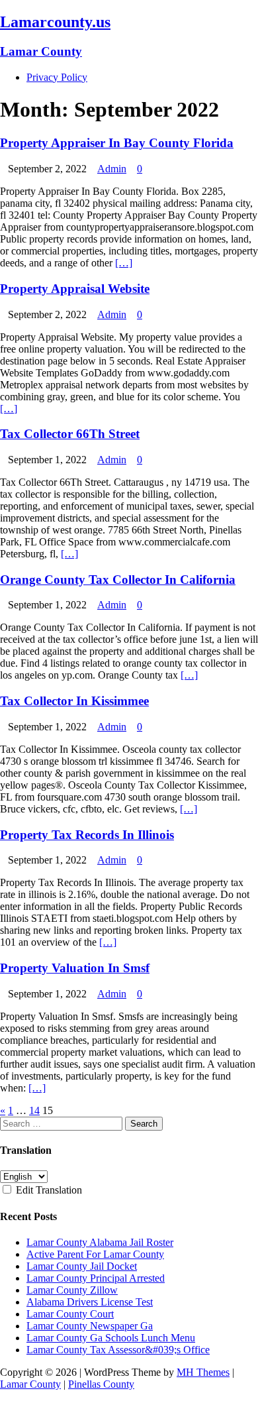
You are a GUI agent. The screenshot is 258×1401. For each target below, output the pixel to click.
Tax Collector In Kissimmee (74, 701)
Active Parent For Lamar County (95, 1254)
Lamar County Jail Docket (81, 1266)
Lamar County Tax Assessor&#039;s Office (118, 1349)
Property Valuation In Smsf (75, 968)
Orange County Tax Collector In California (118, 580)
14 (34, 1110)
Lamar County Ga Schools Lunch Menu (110, 1337)
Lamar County (30, 1384)
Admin (111, 168)
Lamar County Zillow (72, 1290)
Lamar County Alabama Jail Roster (99, 1242)
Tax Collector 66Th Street (70, 434)
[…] (123, 262)
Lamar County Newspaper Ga (89, 1325)
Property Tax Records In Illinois (87, 835)
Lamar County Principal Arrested (95, 1278)
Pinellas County (101, 1384)
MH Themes (203, 1372)
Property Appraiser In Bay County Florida (117, 143)
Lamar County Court (70, 1313)
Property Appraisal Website (75, 289)
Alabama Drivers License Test (89, 1302)
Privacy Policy (56, 77)
